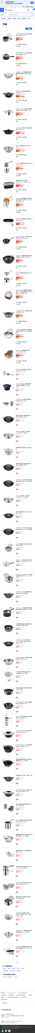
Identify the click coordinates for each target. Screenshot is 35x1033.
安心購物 (30, 994)
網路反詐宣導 (4, 999)
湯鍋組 (4, 968)
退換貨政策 (3, 994)
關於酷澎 (3, 992)
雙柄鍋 (13, 968)
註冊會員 (27, 6)
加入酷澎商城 (23, 997)
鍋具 (19, 18)
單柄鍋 (9, 968)
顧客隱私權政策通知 (21, 994)
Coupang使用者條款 (22, 992)
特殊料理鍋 (12, 971)
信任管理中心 (11, 994)
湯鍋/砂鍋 (24, 18)
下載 (32, 2)
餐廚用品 (15, 18)
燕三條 (4, 977)
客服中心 (32, 6)
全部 (3, 14)
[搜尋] (32, 14)
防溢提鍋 (9, 977)
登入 (24, 6)
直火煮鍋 (22, 968)
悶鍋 (18, 968)
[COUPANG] (6, 1010)
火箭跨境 (9, 18)
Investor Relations (11, 992)
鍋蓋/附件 (18, 971)
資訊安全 (3, 997)
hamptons (15, 977)
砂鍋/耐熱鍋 (5, 971)
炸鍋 (29, 18)
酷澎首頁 (4, 18)
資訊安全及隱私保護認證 (12, 997)
